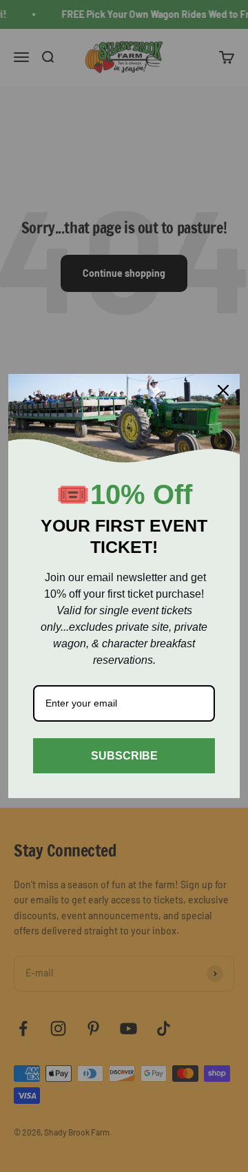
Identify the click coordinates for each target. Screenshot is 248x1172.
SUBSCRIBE (124, 756)
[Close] (223, 390)
